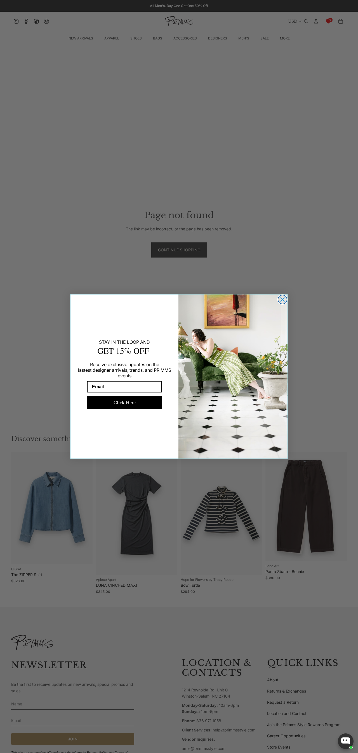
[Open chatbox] (346, 741)
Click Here (125, 402)
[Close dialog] (282, 299)
